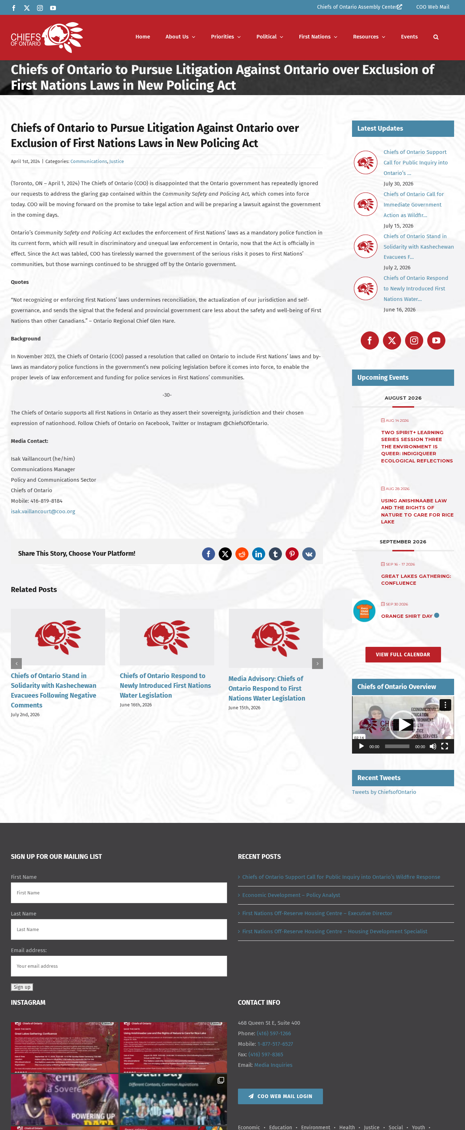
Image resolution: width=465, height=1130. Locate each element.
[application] (403, 725)
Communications (88, 161)
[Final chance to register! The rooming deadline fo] (64, 1047)
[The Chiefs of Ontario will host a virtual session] (173, 1047)
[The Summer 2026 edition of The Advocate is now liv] (64, 1099)
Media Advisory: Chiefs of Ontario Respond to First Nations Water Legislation (158, 688)
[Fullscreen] (444, 746)
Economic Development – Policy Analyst (291, 895)
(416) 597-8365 (265, 1054)
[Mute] (433, 746)
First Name (24, 877)
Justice (116, 161)
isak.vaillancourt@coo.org (43, 511)
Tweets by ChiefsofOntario (384, 792)
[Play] (361, 746)
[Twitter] (392, 340)
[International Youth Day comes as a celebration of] (173, 1099)
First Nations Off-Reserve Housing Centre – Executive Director (317, 913)
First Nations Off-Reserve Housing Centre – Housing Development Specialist (334, 931)
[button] (435, 37)
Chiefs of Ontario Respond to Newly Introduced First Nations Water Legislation (56, 685)
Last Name (23, 913)
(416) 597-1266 (274, 1033)
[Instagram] (414, 340)
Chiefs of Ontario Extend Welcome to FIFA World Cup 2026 (269, 685)
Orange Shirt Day (406, 616)
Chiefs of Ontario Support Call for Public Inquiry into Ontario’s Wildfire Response (341, 877)
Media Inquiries (273, 1065)
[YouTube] (436, 340)
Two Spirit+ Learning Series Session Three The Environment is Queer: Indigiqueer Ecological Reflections (417, 446)
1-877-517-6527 (275, 1044)
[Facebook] (370, 340)
